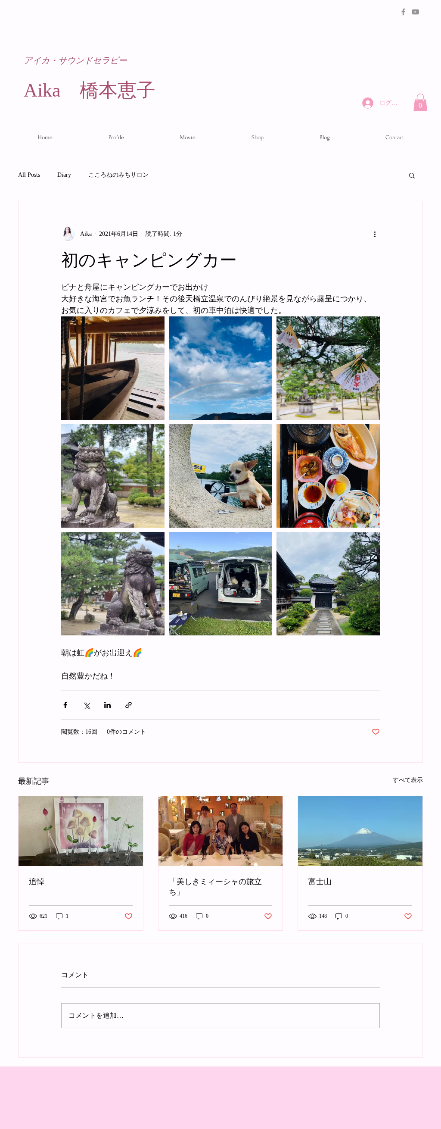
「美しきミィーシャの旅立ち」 (215, 887)
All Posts (29, 175)
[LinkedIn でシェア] (107, 705)
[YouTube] (415, 11)
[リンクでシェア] (128, 705)
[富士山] (360, 831)
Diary (64, 175)
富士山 (320, 882)
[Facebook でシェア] (65, 705)
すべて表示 (408, 780)
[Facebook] (403, 11)
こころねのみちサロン (118, 175)
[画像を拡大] (113, 368)
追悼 (36, 882)
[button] (420, 102)
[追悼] (81, 831)
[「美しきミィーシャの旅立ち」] (220, 831)
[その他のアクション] (375, 234)
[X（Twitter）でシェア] (86, 705)
